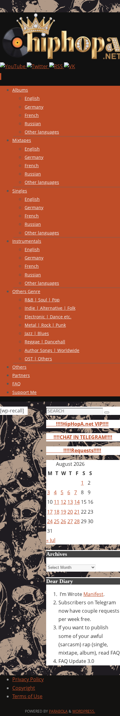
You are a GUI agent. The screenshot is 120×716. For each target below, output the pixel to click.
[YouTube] (13, 66)
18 (56, 511)
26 (63, 521)
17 (50, 511)
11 (56, 502)
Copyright (23, 688)
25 (56, 521)
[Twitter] (38, 66)
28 (77, 521)
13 (70, 502)
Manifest (93, 594)
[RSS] (56, 66)
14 (77, 502)
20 (70, 511)
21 (77, 511)
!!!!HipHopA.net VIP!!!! (77, 423)
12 (63, 502)
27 (70, 521)
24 (50, 521)
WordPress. (83, 711)
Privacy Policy (28, 679)
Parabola (58, 711)
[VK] (69, 66)
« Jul (50, 540)
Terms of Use (27, 696)
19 (63, 511)
